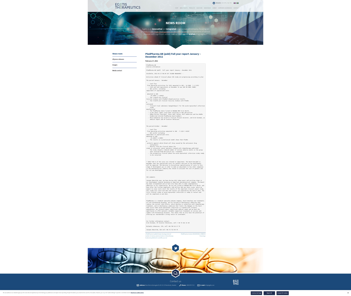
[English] (235, 3)
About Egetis (183, 8)
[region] (175, 293)
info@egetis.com (209, 285)
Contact (236, 8)
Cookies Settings (256, 293)
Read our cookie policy (137, 293)
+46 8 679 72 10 (190, 285)
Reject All (269, 293)
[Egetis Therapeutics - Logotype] (126, 8)
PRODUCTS (192, 8)
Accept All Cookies (283, 293)
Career (214, 8)
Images (114, 65)
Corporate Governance (225, 8)
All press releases (118, 59)
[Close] (348, 293)
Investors (199, 8)
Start (176, 8)
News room (207, 8)
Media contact (117, 71)
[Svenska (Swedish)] (237, 3)
